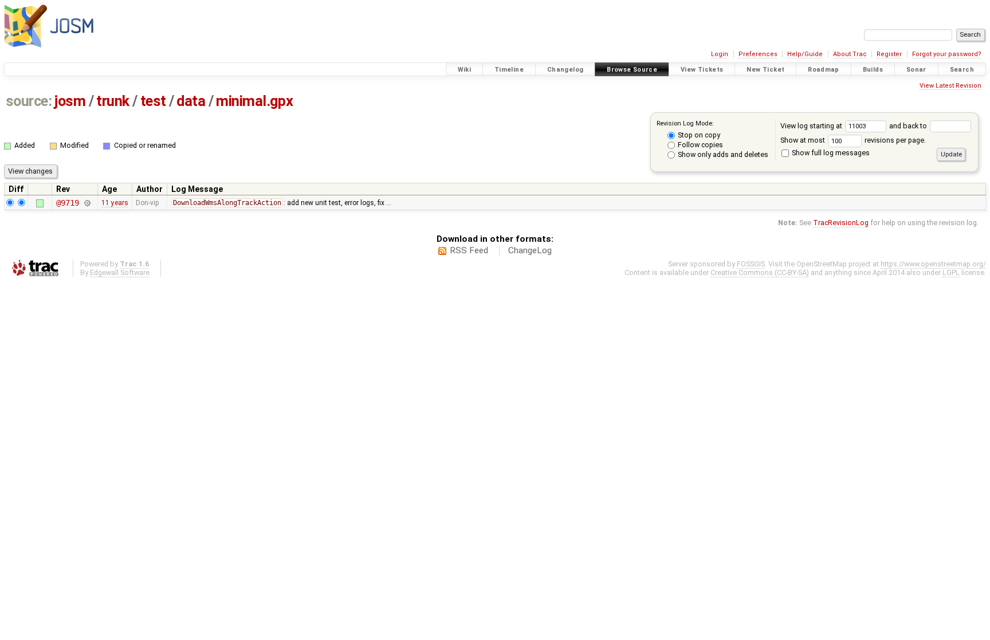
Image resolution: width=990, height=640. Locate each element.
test (153, 101)
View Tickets (702, 69)
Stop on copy (698, 135)
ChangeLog (530, 250)
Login (719, 54)
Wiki (465, 69)
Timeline (509, 69)
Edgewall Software (120, 272)
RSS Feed (469, 250)
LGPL (951, 272)
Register (889, 54)
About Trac (850, 54)
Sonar (916, 69)
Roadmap (823, 69)
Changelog (565, 69)
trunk (112, 101)
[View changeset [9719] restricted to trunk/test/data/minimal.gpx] (87, 202)
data (190, 101)
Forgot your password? (946, 54)
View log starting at (812, 125)
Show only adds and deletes (722, 154)
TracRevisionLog (841, 222)
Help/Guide (805, 54)
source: (29, 101)
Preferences (757, 54)
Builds (873, 69)
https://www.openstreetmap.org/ (933, 264)
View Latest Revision (950, 85)
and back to (909, 125)
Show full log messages (830, 152)
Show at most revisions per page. (853, 140)
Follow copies (699, 144)
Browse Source (632, 69)
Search (962, 69)
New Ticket (765, 69)
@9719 (67, 202)
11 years (114, 203)
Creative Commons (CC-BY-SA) (759, 272)
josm (69, 101)
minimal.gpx (254, 101)
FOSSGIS (751, 264)
